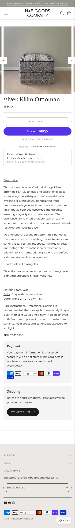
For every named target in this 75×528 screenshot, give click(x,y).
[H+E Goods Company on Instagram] (13, 503)
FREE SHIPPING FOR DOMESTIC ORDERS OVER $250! (37, 3)
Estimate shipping (22, 412)
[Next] (71, 60)
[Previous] (3, 60)
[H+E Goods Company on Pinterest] (9, 503)
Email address (15, 483)
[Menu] (5, 13)
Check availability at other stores (25, 161)
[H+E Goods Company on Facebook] (5, 503)
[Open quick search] (62, 13)
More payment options (37, 139)
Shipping (24, 146)
